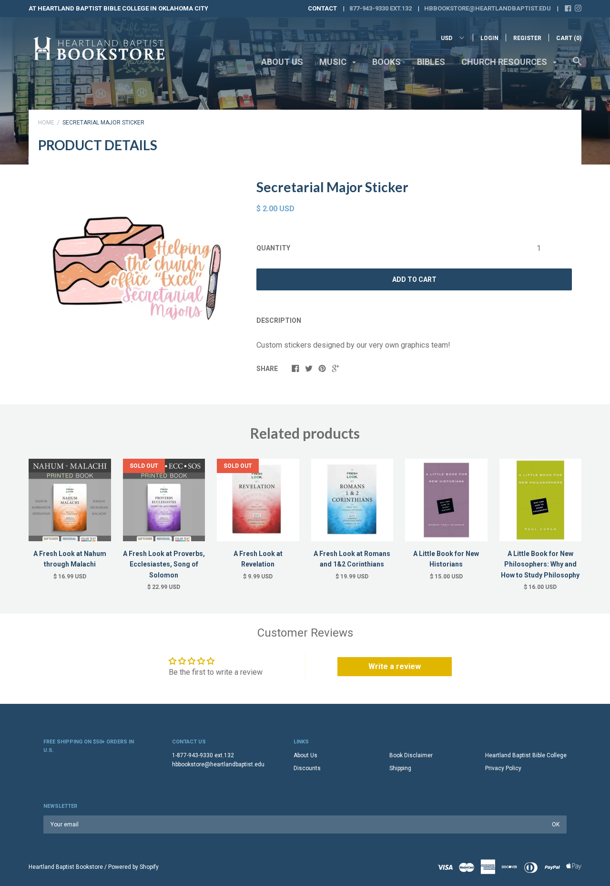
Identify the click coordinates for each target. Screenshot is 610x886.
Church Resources (505, 62)
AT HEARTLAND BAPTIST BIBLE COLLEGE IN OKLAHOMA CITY (118, 8)
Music (333, 62)
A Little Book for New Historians (446, 559)
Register (527, 38)
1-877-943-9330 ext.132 (203, 755)
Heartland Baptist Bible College (526, 755)
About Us (282, 62)
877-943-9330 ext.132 (380, 8)
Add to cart (414, 279)
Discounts (307, 768)
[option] (141, 279)
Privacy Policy (503, 768)
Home (46, 122)
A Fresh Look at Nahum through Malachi (69, 559)
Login (489, 38)
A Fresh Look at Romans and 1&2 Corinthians (352, 559)
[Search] (577, 65)
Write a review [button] (394, 666)
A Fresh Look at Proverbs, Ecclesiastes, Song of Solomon (164, 564)
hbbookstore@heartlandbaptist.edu (487, 8)
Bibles (431, 62)
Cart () (568, 38)
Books (386, 62)
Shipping (400, 768)
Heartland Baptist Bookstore (66, 867)
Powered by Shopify (133, 867)
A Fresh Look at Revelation (258, 559)
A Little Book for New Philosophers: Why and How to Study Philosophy (540, 564)
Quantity (273, 248)
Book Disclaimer (411, 755)
